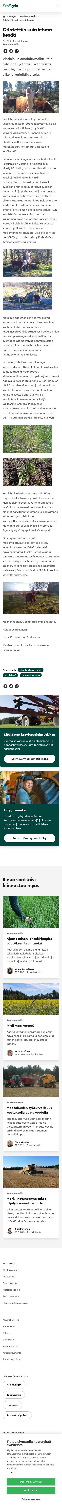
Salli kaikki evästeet (31, 1482)
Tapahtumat (14, 1394)
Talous (6, 1333)
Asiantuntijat (14, 1384)
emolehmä (10, 675)
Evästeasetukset (31, 1499)
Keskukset (8, 1276)
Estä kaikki (31, 1490)
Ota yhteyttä (10, 1283)
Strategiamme (10, 1270)
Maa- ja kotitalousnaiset (15, 1302)
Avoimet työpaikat (17, 1415)
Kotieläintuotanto (12, 1352)
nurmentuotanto (31, 675)
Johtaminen (9, 1326)
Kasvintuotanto (11, 1346)
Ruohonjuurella (28, 16)
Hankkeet (12, 1405)
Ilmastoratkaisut (11, 1359)
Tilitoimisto (8, 1339)
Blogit (12, 16)
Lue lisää (11, 1472)
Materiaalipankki (12, 1289)
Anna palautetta (12, 1296)
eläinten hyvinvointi (30, 669)
